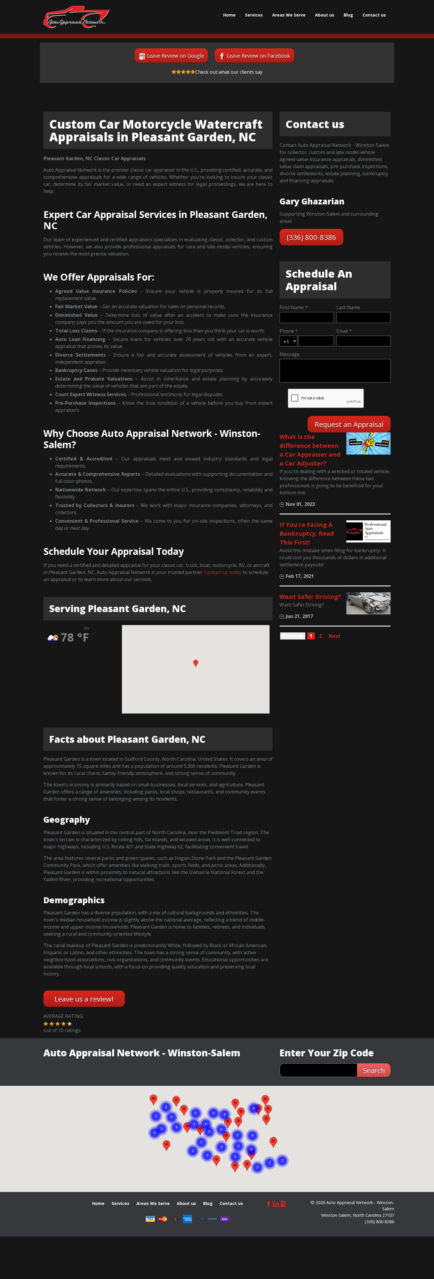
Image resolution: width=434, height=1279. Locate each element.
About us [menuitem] (324, 15)
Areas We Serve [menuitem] (289, 15)
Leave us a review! (84, 998)
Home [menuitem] (229, 15)
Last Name (348, 307)
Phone (287, 331)
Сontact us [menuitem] (374, 15)
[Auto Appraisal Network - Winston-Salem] (76, 17)
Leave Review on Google (175, 55)
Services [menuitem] (254, 15)
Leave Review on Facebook (258, 55)
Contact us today (223, 572)
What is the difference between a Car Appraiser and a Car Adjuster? (310, 450)
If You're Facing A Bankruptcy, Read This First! (307, 533)
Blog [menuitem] (348, 15)
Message (290, 354)
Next (334, 636)
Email (342, 331)
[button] (196, 664)
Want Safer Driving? (310, 597)
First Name (292, 307)
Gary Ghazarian (312, 201)
